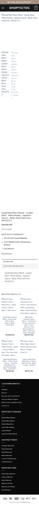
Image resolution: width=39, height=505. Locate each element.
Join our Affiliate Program (10, 399)
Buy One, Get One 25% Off (11, 396)
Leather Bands (6, 430)
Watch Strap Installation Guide (12, 402)
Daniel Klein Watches (8, 474)
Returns (4, 393)
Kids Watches (6, 490)
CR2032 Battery (7, 462)
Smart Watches (7, 480)
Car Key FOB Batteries (9, 458)
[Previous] (5, 31)
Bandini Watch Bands (8, 417)
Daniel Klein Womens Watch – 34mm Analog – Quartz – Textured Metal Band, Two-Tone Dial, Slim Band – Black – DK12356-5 (10, 364)
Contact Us (5, 406)
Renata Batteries (7, 449)
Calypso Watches (7, 477)
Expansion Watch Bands (9, 434)
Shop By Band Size (7, 424)
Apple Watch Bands (8, 421)
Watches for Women (8, 486)
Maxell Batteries (7, 452)
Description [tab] (8, 261)
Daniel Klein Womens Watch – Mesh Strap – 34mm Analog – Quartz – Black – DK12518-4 (10, 321)
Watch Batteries (7, 455)
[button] (3, 8)
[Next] (34, 31)
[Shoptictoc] (19, 7)
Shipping (4, 389)
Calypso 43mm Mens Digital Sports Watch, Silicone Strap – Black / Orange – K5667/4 (29, 362)
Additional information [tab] (13, 266)
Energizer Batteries (8, 445)
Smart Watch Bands (8, 427)
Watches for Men (7, 483)
